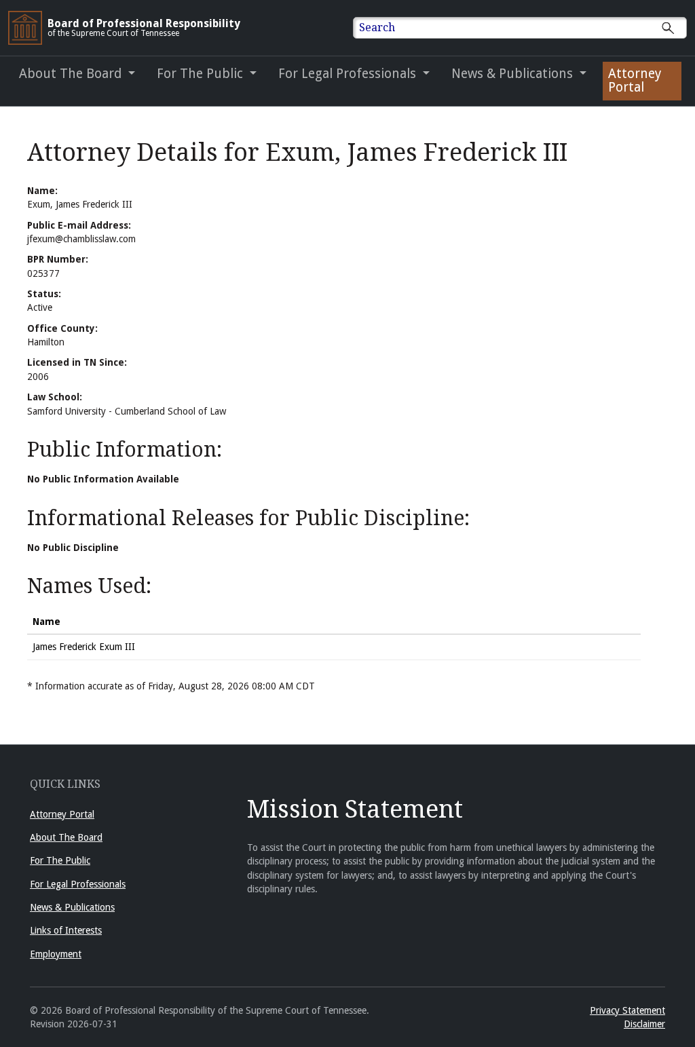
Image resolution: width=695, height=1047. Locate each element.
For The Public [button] (201, 73)
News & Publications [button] (513, 73)
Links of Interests (66, 930)
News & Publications (72, 907)
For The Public (60, 860)
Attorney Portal (634, 80)
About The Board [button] (72, 73)
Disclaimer (644, 1024)
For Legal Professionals (78, 884)
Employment (55, 954)
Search (377, 27)
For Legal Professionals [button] (348, 73)
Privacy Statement (627, 1010)
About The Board (66, 837)
